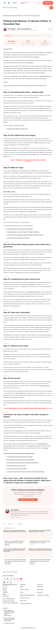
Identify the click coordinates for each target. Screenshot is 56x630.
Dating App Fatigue (9, 601)
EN (15, 3)
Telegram (20, 523)
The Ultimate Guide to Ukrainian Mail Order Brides (20, 456)
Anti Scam (23, 600)
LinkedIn (10, 523)
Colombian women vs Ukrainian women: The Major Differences (23, 232)
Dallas (5, 588)
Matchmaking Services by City (10, 585)
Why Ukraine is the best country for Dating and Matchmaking (22, 462)
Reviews (39, 592)
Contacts (40, 586)
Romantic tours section (34, 446)
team (21, 592)
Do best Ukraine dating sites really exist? (17, 128)
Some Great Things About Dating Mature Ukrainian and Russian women (25, 235)
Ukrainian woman (44, 76)
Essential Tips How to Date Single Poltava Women (20, 229)
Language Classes (43, 595)
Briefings (8, 15)
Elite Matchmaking (9, 599)
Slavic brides (18, 393)
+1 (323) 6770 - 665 (26, 3)
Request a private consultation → (28, 499)
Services (40, 584)
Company (23, 584)
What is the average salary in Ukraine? (17, 468)
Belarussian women (44, 385)
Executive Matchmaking (10, 603)
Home (4, 15)
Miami (4, 594)
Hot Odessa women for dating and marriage (18, 238)
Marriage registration (27, 595)
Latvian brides (31, 284)
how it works (24, 589)
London (5, 592)
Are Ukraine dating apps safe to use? (16, 465)
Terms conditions (25, 603)
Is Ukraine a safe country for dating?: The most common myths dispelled (25, 471)
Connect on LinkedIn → (16, 517)
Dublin (5, 590)
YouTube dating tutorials (34, 292)
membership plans (42, 443)
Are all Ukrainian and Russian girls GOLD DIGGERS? (20, 459)
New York (6, 596)
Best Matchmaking (10, 7)
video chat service (40, 327)
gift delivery (46, 448)
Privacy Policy (24, 598)
